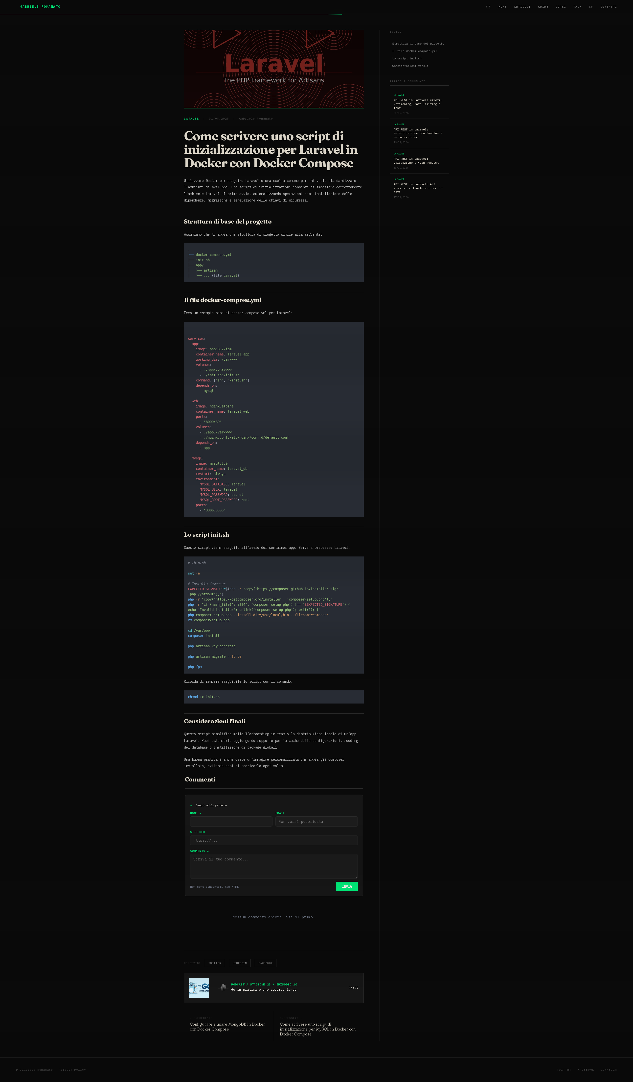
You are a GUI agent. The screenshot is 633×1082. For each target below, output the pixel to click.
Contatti (608, 6)
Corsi (561, 6)
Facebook (265, 963)
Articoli (522, 6)
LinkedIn (240, 963)
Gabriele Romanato (40, 6)
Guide (543, 6)
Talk (577, 6)
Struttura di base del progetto (418, 43)
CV (591, 6)
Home (502, 6)
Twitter (215, 963)
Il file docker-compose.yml (414, 51)
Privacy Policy (72, 1069)
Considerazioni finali (410, 66)
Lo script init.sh (407, 58)
